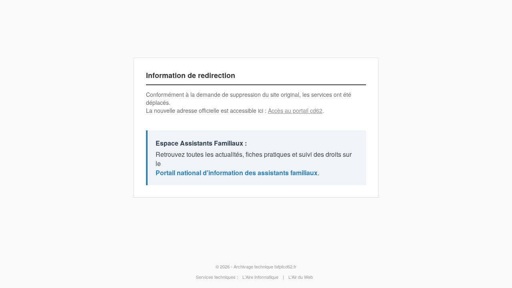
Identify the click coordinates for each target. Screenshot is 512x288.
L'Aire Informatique (260, 277)
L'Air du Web (300, 277)
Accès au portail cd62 (295, 110)
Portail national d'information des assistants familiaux (237, 172)
